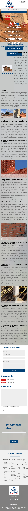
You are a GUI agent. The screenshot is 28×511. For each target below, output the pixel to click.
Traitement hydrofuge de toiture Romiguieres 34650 (12, 463)
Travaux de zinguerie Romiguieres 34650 (6, 462)
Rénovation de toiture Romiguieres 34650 (6, 477)
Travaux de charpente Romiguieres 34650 (6, 470)
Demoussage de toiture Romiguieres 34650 (19, 473)
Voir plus (14, 441)
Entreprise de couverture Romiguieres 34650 (19, 466)
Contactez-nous (17, 508)
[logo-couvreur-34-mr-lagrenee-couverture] (9, 4)
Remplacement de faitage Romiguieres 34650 (25, 475)
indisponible (14, 16)
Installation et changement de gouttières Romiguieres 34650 (12, 473)
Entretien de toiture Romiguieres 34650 (25, 467)
